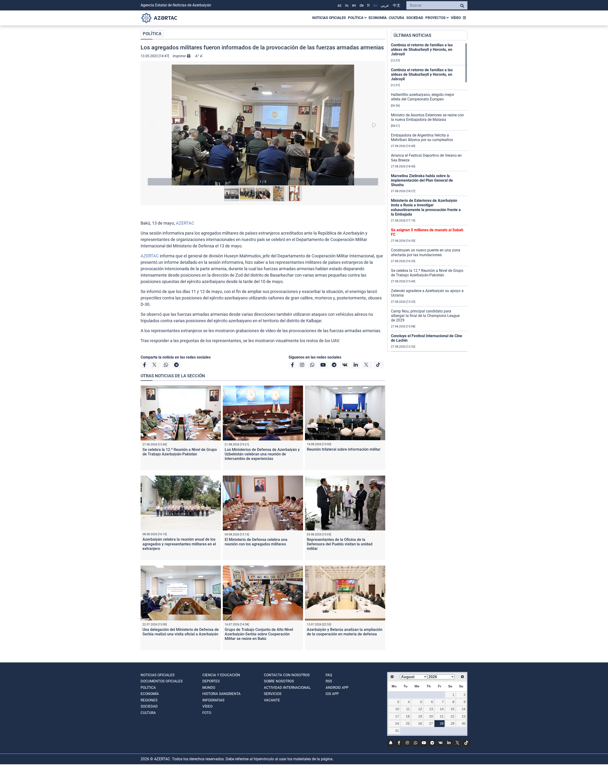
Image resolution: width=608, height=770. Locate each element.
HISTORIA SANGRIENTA (221, 694)
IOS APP (332, 694)
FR (368, 5)
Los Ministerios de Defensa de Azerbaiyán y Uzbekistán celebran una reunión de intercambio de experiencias (262, 454)
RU (346, 5)
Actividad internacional (287, 687)
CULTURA (396, 18)
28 (442, 723)
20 (431, 716)
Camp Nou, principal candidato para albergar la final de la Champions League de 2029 (425, 315)
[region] (429, 197)
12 (420, 709)
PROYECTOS (435, 18)
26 (420, 723)
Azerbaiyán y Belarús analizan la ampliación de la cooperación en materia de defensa (344, 631)
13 (431, 709)
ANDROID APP (337, 687)
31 (397, 730)
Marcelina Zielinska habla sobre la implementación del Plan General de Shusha (422, 180)
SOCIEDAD (414, 18)
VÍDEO (456, 18)
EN (354, 5)
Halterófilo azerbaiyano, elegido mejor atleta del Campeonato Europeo (422, 96)
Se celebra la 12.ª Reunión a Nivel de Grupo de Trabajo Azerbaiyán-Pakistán (179, 451)
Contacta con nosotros (287, 675)
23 (464, 716)
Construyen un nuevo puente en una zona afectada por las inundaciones (425, 252)
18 (408, 716)
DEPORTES (211, 681)
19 (420, 716)
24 (397, 723)
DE (362, 5)
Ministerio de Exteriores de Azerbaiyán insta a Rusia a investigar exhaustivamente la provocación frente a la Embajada (426, 207)
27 (431, 723)
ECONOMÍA (378, 18)
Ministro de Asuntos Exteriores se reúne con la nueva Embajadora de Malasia (427, 117)
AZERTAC (185, 223)
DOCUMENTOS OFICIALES (162, 681)
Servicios (272, 694)
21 (442, 716)
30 (464, 723)
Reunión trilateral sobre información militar (343, 449)
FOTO (206, 713)
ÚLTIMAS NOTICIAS (412, 35)
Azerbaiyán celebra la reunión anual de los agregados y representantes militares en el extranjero (179, 544)
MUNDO (208, 687)
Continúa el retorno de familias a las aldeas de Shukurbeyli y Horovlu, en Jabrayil (422, 49)
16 (464, 709)
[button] (263, 125)
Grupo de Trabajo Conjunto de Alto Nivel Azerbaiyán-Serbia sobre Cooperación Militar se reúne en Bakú (259, 634)
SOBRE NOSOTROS (279, 681)
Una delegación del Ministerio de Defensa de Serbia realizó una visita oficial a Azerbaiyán (180, 631)
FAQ (329, 675)
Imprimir (180, 56)
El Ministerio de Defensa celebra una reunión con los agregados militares (256, 541)
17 (397, 716)
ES (375, 5)
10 (397, 709)
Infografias (213, 700)
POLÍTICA (356, 18)
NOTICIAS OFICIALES (329, 18)
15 (452, 709)
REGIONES (149, 700)
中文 (396, 5)
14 (442, 709)
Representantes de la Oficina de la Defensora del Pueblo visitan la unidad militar (339, 544)
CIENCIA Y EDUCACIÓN (221, 675)
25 (408, 723)
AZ (339, 5)
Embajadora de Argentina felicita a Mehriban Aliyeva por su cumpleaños (422, 137)
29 (452, 723)
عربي (385, 5)
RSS (329, 681)
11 (408, 709)
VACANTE (272, 700)
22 (452, 716)
